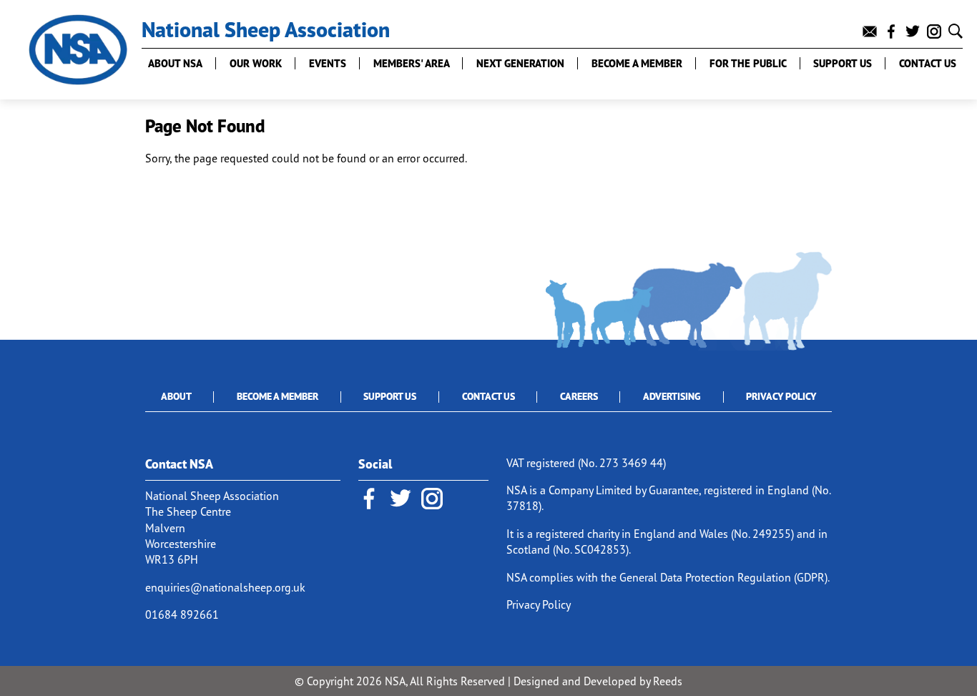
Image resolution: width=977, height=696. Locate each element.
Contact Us (488, 396)
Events (327, 63)
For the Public (748, 63)
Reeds (667, 681)
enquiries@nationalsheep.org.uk (225, 587)
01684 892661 (182, 614)
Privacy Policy (781, 396)
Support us (842, 63)
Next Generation (520, 63)
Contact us (927, 63)
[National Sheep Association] (78, 49)
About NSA (175, 63)
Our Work (256, 63)
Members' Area (411, 63)
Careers (579, 396)
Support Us (389, 396)
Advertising (672, 396)
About (176, 396)
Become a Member (636, 63)
